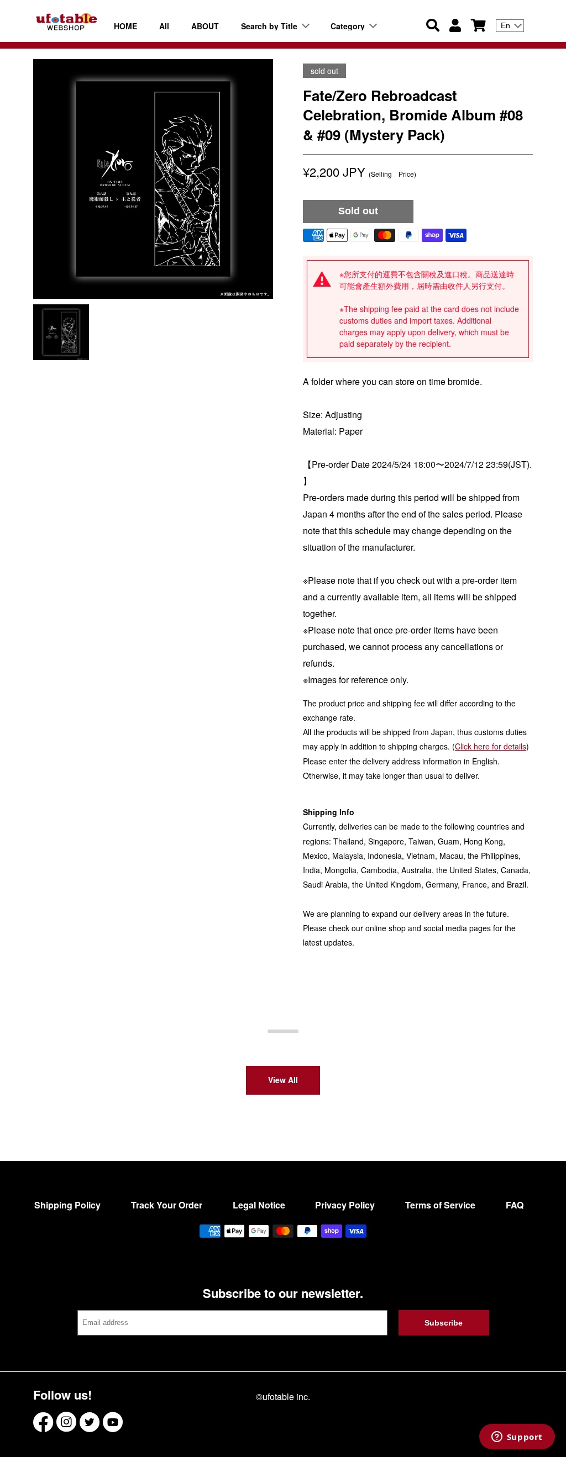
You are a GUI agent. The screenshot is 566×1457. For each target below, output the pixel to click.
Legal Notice (259, 1205)
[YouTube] (113, 1422)
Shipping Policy (67, 1205)
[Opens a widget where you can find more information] (517, 1437)
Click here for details (490, 746)
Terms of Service (440, 1205)
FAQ (514, 1205)
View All (283, 1079)
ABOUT (205, 25)
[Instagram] (66, 1422)
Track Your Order (166, 1205)
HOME (125, 25)
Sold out (358, 211)
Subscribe (443, 1322)
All (164, 25)
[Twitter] (89, 1422)
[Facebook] (43, 1422)
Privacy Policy (345, 1205)
